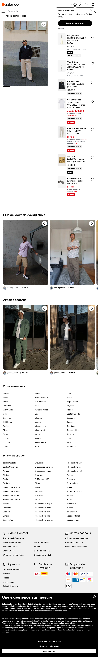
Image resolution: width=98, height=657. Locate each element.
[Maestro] (68, 574)
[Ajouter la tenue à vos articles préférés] (44, 223)
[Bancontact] (83, 580)
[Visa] (83, 574)
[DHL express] (44, 574)
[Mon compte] (80, 4)
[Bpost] (37, 574)
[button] (3, 11)
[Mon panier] (92, 4)
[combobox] (50, 11)
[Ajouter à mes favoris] (43, 24)
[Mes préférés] (86, 4)
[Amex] (75, 580)
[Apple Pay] (68, 586)
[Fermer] (91, 10)
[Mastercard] (75, 574)
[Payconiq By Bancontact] (90, 580)
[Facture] (68, 580)
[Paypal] (90, 574)
